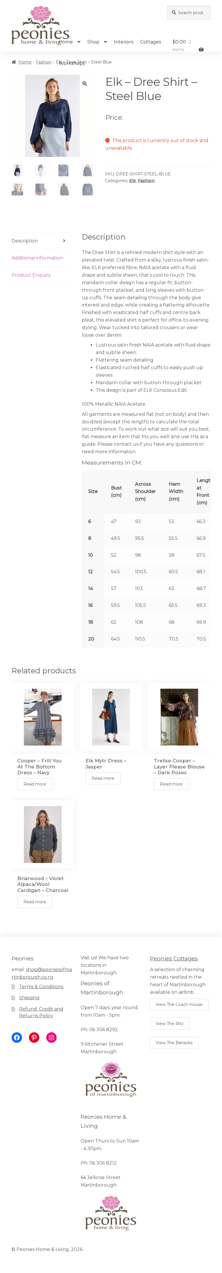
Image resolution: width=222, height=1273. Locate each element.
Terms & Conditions (41, 986)
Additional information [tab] (37, 258)
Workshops (72, 63)
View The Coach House (179, 1004)
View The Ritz (170, 1023)
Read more (34, 784)
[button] (84, 83)
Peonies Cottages (174, 958)
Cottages (150, 42)
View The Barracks (174, 1042)
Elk (132, 180)
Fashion (43, 62)
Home (66, 42)
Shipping (29, 997)
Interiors (123, 42)
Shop (93, 42)
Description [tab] (25, 241)
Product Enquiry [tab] (31, 275)
